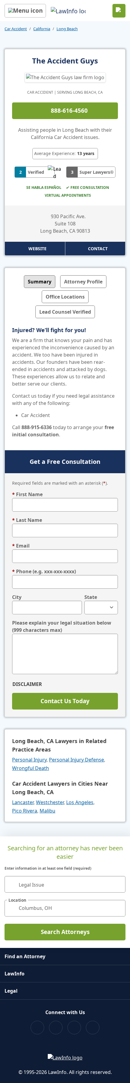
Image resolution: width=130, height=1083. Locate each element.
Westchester (50, 802)
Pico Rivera (24, 810)
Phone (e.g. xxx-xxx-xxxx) (44, 571)
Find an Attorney (25, 956)
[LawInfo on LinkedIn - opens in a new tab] (92, 1027)
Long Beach (67, 28)
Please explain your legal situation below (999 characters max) (61, 626)
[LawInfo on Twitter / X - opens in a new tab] (56, 1027)
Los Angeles (79, 802)
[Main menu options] (25, 11)
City (16, 597)
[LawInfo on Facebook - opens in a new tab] (37, 1027)
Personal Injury (29, 759)
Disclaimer (27, 684)
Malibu (47, 810)
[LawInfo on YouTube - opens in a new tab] (74, 1027)
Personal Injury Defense (76, 759)
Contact (98, 248)
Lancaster (23, 802)
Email (21, 545)
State (90, 597)
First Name (27, 494)
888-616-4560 (69, 111)
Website (37, 248)
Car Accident (16, 28)
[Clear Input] (118, 884)
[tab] (39, 281)
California (41, 28)
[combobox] (65, 884)
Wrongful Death (30, 768)
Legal (11, 991)
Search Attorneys (65, 932)
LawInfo (14, 973)
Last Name (27, 520)
